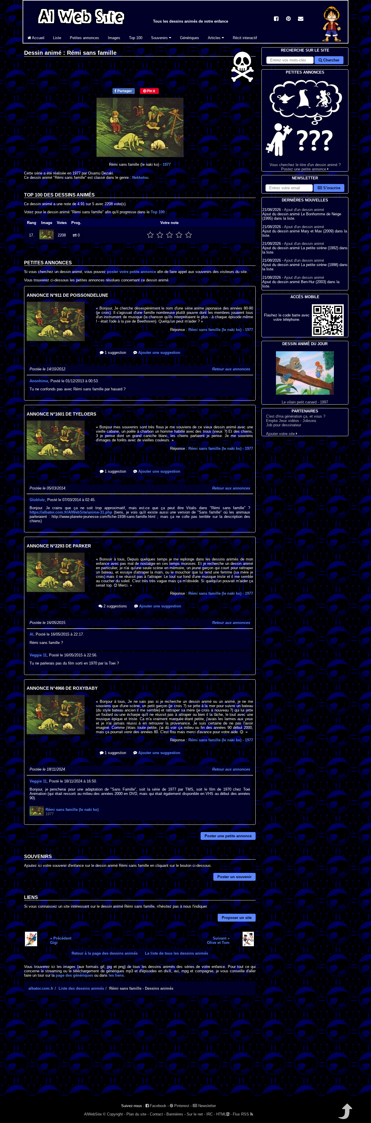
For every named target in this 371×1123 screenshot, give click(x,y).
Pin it (150, 91)
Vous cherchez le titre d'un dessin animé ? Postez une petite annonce (305, 167)
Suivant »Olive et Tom (218, 940)
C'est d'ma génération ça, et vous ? (295, 416)
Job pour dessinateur (283, 425)
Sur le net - (196, 1114)
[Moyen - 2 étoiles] (160, 235)
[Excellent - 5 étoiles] (188, 235)
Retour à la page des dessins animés (105, 953)
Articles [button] (215, 38)
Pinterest (181, 1106)
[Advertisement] (140, 1050)
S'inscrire (331, 188)
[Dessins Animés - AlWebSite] (331, 41)
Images (114, 38)
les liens (116, 975)
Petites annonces (84, 38)
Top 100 (135, 38)
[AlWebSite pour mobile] (328, 335)
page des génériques (74, 975)
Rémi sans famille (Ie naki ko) (220, 329)
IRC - (210, 1114)
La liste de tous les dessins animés (176, 953)
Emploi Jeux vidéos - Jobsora (291, 420)
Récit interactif (245, 38)
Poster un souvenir (234, 877)
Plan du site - (137, 1114)
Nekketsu (140, 177)
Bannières (174, 1114)
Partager (124, 91)
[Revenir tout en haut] (344, 1115)
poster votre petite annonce (131, 272)
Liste (57, 38)
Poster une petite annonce (228, 836)
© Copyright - (114, 1114)
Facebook (157, 1106)
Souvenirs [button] (160, 38)
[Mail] (300, 19)
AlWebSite (93, 1114)
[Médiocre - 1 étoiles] (150, 235)
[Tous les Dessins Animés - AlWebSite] (81, 25)
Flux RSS (241, 1114)
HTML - (224, 1114)
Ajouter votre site (281, 434)
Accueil (37, 38)
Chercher (330, 60)
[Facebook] (276, 19)
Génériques (189, 38)
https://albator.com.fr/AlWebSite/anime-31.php (71, 512)
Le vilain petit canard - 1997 (305, 402)
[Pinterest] (288, 19)
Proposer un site (237, 917)
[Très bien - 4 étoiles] (179, 235)
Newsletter (206, 1106)
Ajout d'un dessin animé (304, 210)
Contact (156, 1114)
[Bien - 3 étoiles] (169, 235)
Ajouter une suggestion (158, 352)
